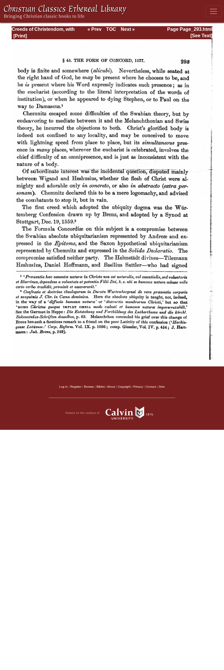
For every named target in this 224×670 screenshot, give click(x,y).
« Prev (95, 29)
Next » (128, 29)
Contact (151, 386)
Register (75, 386)
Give (162, 386)
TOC (111, 29)
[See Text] (201, 35)
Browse (89, 386)
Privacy (138, 386)
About (111, 386)
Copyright (124, 386)
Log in (63, 386)
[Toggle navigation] (213, 11)
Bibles (101, 386)
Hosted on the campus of (82, 412)
